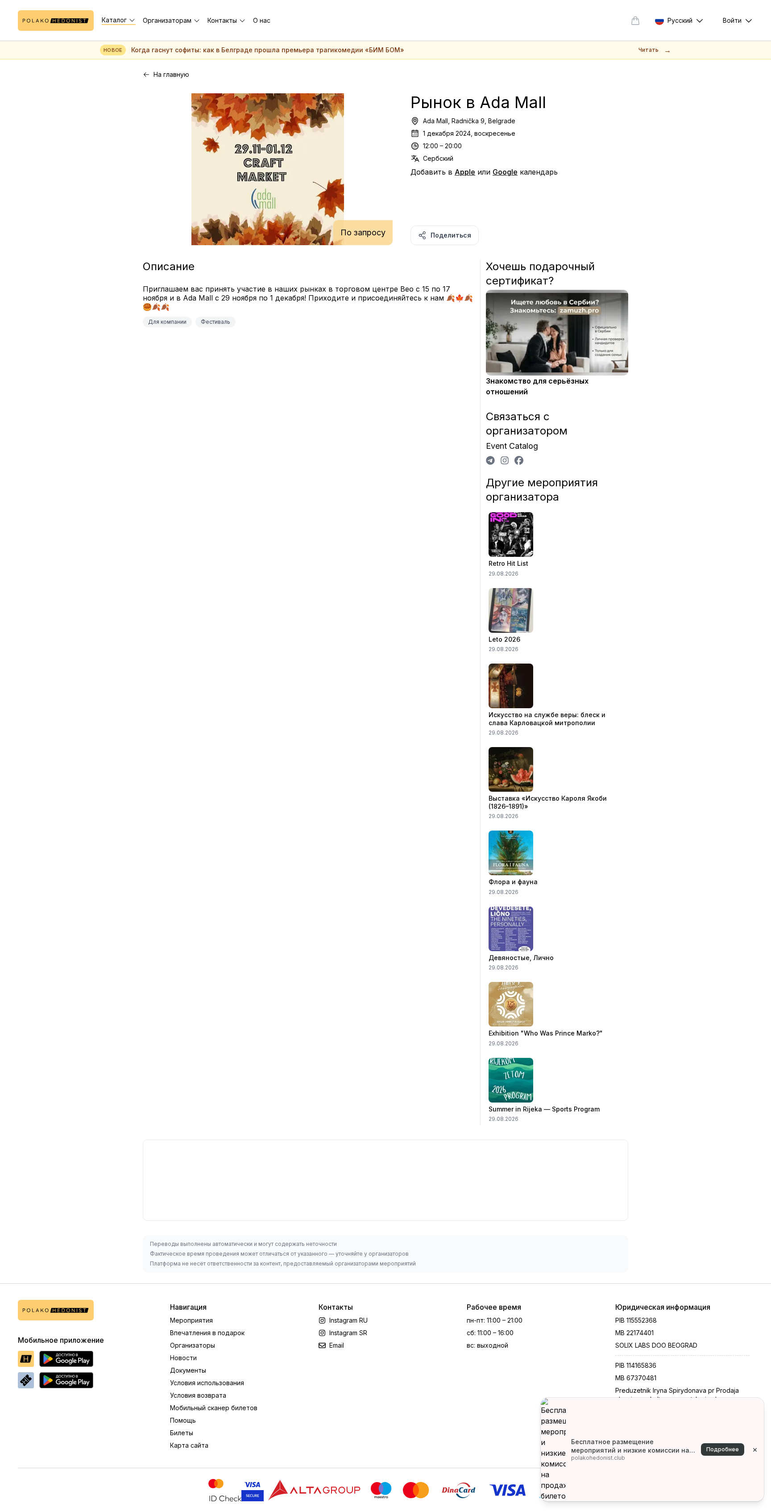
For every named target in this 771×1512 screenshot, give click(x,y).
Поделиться (451, 235)
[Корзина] (635, 21)
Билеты (181, 1433)
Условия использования (207, 1383)
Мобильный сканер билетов (213, 1408)
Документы (188, 1370)
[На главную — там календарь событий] (56, 20)
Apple (465, 171)
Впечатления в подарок (207, 1333)
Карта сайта (189, 1445)
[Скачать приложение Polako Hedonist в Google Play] (66, 1359)
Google (505, 171)
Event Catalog (512, 446)
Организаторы (192, 1345)
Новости (183, 1358)
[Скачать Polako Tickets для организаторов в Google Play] (66, 1380)
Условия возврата (198, 1395)
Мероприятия (191, 1320)
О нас (261, 20)
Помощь (183, 1420)
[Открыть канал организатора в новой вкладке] (490, 460)
